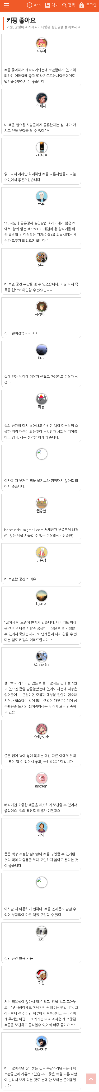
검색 (71, 5)
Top (91, 1079)
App (37, 5)
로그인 (91, 5)
